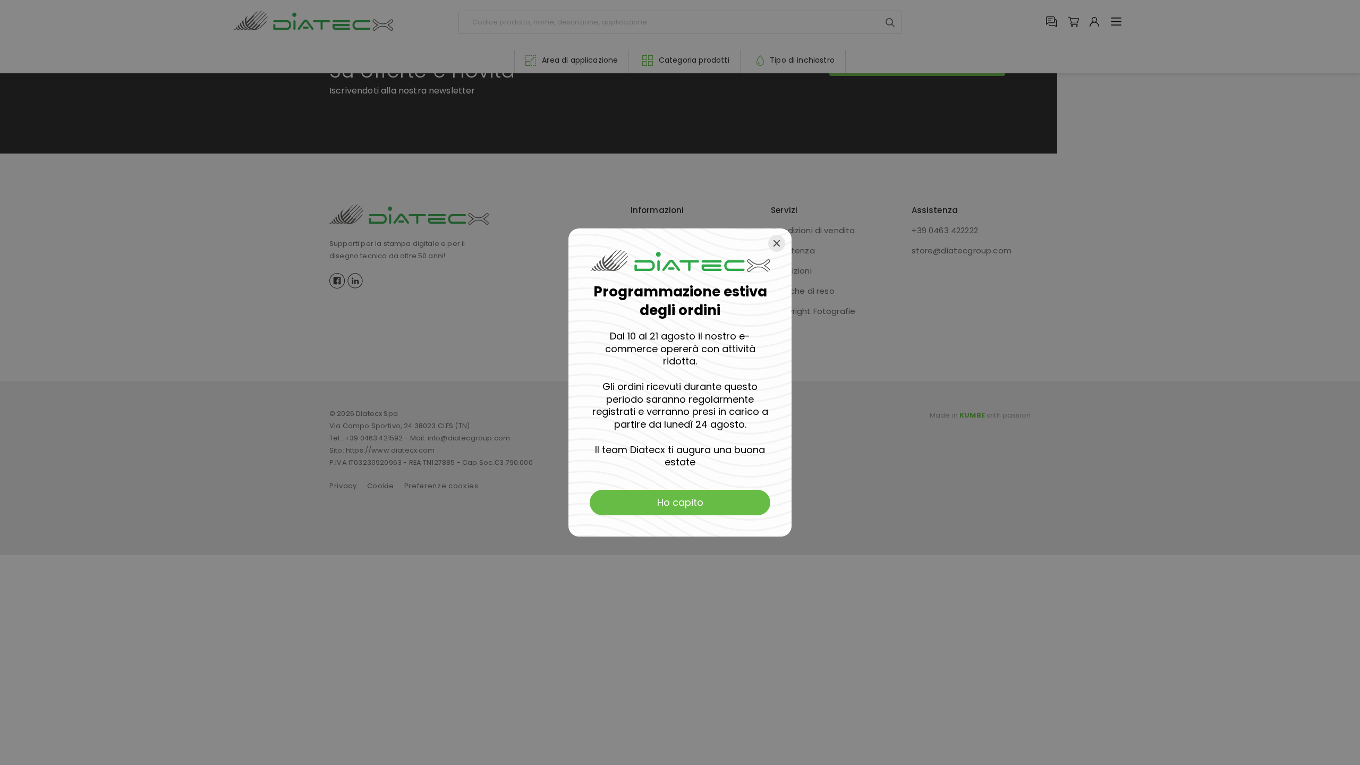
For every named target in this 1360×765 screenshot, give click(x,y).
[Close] (776, 243)
